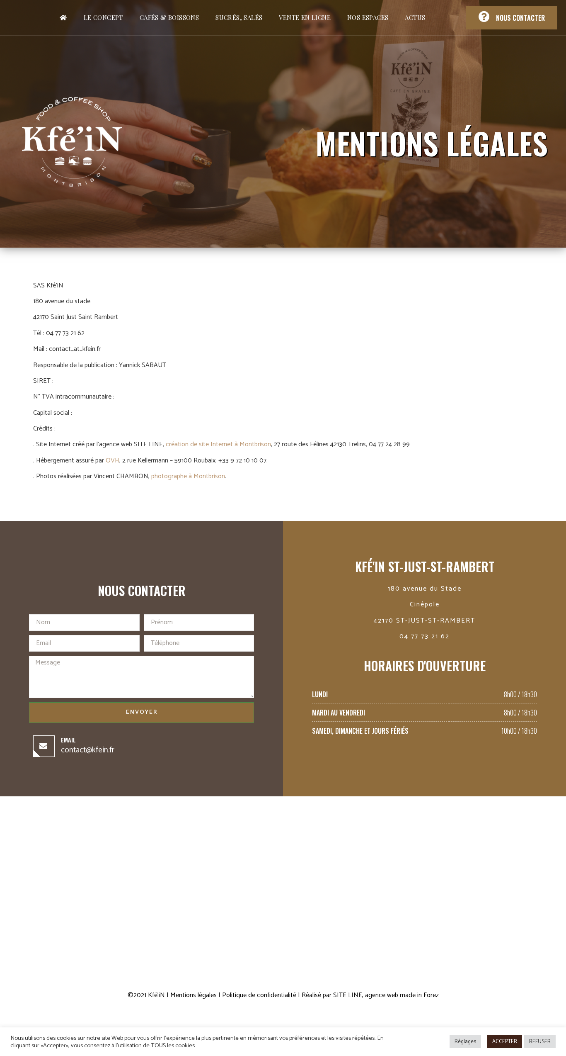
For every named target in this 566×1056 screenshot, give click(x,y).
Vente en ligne (305, 17)
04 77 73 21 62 (424, 636)
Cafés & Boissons (169, 17)
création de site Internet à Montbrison (218, 444)
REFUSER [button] (540, 1041)
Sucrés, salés (238, 17)
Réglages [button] (465, 1041)
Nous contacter (520, 18)
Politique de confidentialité (259, 995)
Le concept (103, 17)
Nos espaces (367, 17)
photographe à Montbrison (188, 476)
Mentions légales (193, 995)
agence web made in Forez (402, 995)
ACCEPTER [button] (504, 1041)
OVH (112, 460)
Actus (415, 17)
